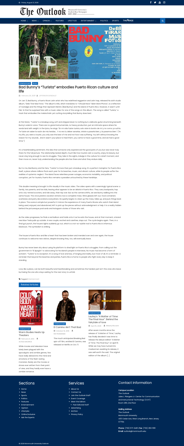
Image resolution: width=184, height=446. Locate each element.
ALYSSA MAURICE (25, 342)
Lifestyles (72, 20)
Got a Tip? (128, 21)
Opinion (46, 20)
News (34, 20)
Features (60, 20)
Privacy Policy (77, 414)
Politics (104, 20)
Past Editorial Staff (81, 405)
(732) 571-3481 (131, 428)
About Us (75, 389)
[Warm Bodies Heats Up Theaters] (35, 308)
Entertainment (87, 20)
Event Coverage (78, 398)
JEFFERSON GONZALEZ (47, 95)
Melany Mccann (112, 326)
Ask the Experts (27, 417)
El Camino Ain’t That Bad (67, 327)
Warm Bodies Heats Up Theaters (32, 334)
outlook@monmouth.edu (135, 431)
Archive (74, 411)
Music (35, 83)
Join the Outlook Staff (80, 395)
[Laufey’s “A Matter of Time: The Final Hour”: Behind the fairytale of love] (104, 300)
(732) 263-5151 (149, 428)
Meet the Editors (78, 401)
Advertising (76, 408)
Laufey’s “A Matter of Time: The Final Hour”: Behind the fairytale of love (103, 319)
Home (23, 20)
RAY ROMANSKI (59, 334)
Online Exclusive (28, 414)
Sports (115, 20)
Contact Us (76, 392)
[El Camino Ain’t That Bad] (70, 305)
